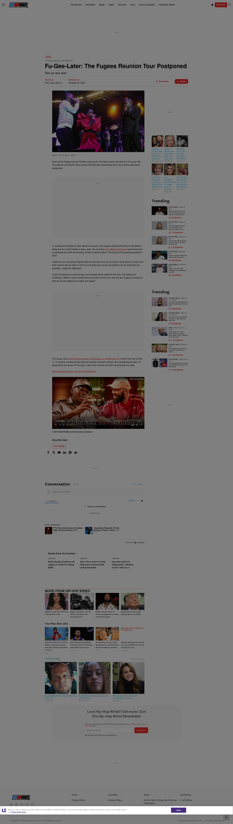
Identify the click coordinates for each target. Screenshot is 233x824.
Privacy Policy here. (18, 812)
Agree (178, 810)
